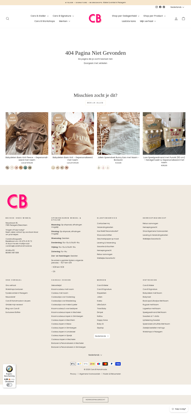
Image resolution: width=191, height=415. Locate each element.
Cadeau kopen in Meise (61, 324)
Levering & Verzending (106, 243)
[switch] (9, 385)
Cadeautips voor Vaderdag (63, 297)
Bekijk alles (95, 103)
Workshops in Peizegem (152, 332)
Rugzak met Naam (151, 305)
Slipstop (100, 328)
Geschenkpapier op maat (108, 239)
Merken (63, 21)
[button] (102, 336)
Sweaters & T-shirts (151, 316)
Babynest (147, 297)
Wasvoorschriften (104, 235)
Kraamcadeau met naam (62, 289)
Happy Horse (102, 320)
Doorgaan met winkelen (95, 63)
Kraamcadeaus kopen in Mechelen (66, 312)
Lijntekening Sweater (151, 320)
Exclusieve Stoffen (13, 312)
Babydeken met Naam (152, 293)
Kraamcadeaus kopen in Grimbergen (67, 316)
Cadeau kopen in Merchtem (63, 320)
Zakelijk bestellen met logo (154, 328)
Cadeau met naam (59, 293)
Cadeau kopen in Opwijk (61, 335)
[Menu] (14, 365)
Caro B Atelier (38, 15)
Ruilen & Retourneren (112, 374)
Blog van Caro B (12, 308)
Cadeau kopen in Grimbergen (63, 328)
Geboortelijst (56, 285)
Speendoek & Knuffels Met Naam (156, 324)
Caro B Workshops (44, 21)
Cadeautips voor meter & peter (64, 305)
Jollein (99, 297)
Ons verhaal (11, 285)
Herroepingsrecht (104, 250)
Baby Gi (100, 324)
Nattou (100, 316)
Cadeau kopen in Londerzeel (63, 332)
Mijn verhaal (147, 21)
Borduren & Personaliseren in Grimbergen (68, 347)
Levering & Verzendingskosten (155, 235)
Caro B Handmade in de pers (18, 301)
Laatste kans (129, 21)
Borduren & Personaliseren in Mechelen (67, 343)
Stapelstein (101, 293)
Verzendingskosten (105, 227)
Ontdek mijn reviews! (14, 305)
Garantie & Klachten (105, 246)
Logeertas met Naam (152, 308)
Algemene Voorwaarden (89, 374)
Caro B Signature (62, 15)
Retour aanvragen (104, 254)
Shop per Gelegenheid (124, 15)
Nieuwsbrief (10, 297)
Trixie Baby (101, 308)
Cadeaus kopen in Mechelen (63, 339)
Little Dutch (101, 305)
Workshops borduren (14, 289)
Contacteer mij (103, 223)
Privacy (73, 374)
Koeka (99, 301)
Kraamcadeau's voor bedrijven (64, 308)
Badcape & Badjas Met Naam (155, 301)
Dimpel (100, 312)
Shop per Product (153, 15)
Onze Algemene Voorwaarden (155, 231)
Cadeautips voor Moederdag (63, 301)
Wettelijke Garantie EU (106, 258)
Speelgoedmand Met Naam (154, 312)
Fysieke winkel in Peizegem (17, 293)
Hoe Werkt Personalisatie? (107, 231)
